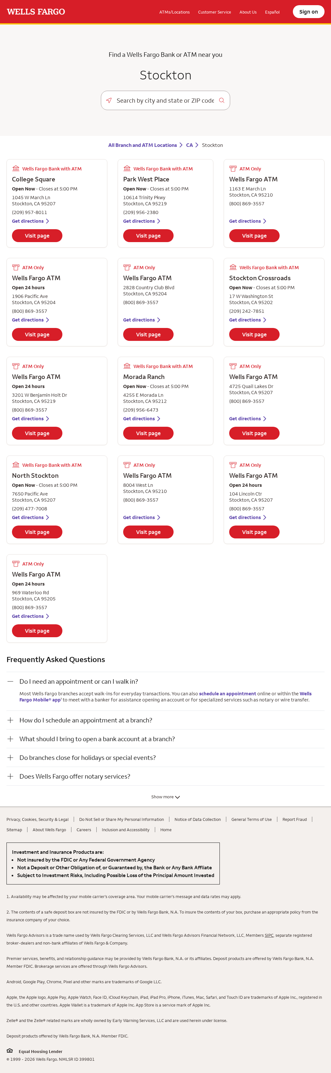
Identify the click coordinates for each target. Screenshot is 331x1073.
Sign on (308, 11)
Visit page (37, 235)
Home (166, 829)
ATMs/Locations (174, 12)
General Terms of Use (251, 819)
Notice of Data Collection (198, 819)
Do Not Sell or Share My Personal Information (121, 819)
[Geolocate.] (109, 100)
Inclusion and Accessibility (126, 829)
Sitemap (14, 829)
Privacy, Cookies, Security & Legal (37, 819)
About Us (248, 12)
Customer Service (214, 12)
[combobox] (165, 100)
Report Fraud (295, 819)
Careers (84, 829)
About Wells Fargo (49, 829)
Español (272, 12)
